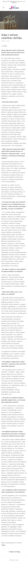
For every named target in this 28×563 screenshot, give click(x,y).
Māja (3, 545)
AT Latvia (16, 560)
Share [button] (5, 46)
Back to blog (15, 552)
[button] (3, 7)
